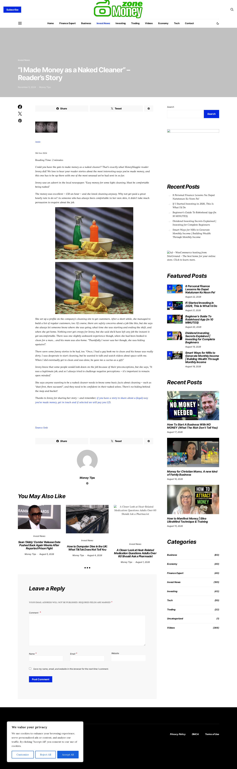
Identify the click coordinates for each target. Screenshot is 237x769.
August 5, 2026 (46, 554)
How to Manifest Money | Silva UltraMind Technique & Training (187, 520)
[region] (45, 741)
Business (86, 23)
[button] (217, 23)
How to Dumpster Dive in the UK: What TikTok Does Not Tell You (87, 548)
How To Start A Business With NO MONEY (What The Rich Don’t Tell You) (192, 426)
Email (73, 653)
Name (33, 653)
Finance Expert (67, 23)
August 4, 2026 (94, 555)
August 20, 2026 (193, 327)
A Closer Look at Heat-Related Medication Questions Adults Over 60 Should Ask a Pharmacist (135, 553)
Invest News (103, 23)
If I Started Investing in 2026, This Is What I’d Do (193, 205)
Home (50, 23)
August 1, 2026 (143, 562)
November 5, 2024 (27, 87)
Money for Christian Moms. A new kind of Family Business (192, 473)
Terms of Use (212, 734)
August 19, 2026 (193, 346)
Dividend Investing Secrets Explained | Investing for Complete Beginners (194, 223)
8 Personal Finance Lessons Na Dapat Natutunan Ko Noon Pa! (194, 197)
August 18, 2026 (193, 366)
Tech (176, 23)
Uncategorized (175, 618)
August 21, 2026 (193, 310)
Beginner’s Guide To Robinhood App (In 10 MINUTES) (194, 214)
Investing (121, 23)
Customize (22, 754)
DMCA (195, 734)
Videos (149, 23)
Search (170, 107)
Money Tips (45, 87)
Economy (163, 23)
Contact (189, 23)
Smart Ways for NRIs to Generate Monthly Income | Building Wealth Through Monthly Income (192, 233)
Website (115, 653)
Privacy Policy (178, 734)
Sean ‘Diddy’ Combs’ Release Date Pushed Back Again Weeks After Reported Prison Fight (39, 545)
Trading (135, 23)
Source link (41, 427)
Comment (34, 612)
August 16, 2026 (175, 479)
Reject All (45, 754)
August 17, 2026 (175, 432)
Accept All (68, 754)
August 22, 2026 (193, 296)
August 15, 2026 (175, 526)
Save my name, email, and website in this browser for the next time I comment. (71, 669)
